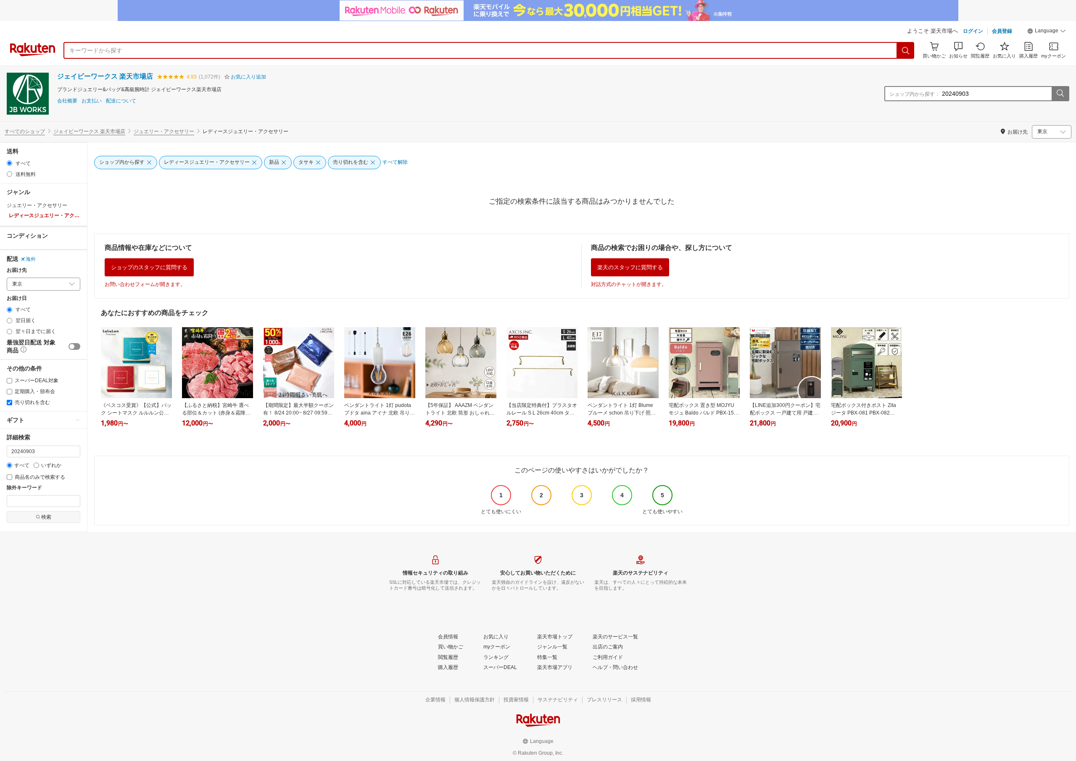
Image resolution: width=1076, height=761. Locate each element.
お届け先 (17, 270)
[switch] (74, 346)
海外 (31, 259)
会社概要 (67, 101)
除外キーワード (24, 488)
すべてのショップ (25, 131)
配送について (121, 101)
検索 (46, 517)
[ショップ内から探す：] (1060, 93)
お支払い (92, 101)
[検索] (905, 50)
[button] (1046, 32)
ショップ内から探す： (914, 94)
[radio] (9, 163)
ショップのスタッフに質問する (149, 267)
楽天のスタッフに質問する (630, 267)
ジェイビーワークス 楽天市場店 (105, 76)
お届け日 (17, 298)
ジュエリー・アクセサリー (164, 131)
